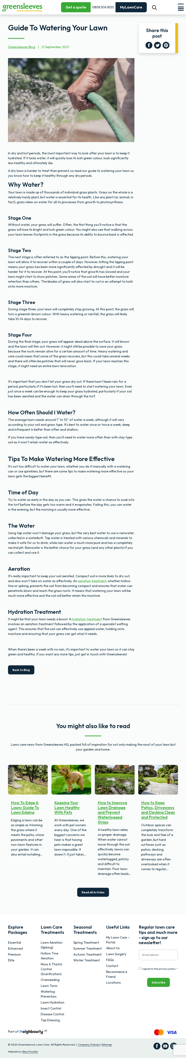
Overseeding (50, 980)
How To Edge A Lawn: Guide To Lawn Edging (25, 807)
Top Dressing (50, 1020)
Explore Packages (17, 929)
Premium (14, 954)
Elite (11, 960)
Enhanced (15, 948)
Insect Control (51, 1008)
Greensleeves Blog (21, 47)
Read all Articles (93, 892)
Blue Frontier (30, 1051)
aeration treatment (92, 581)
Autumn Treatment (87, 954)
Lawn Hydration (52, 1002)
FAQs (110, 960)
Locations (113, 982)
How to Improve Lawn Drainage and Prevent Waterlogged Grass (112, 812)
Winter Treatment (86, 960)
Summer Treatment (87, 948)
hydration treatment (87, 619)
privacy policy (167, 968)
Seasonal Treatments (85, 929)
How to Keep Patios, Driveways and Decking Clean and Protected (158, 810)
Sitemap (107, 1044)
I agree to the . (159, 968)
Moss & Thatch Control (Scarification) (51, 969)
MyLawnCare (131, 7)
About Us (113, 948)
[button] (154, 7)
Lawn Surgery (116, 954)
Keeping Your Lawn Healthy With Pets (67, 807)
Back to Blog (21, 670)
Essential (14, 942)
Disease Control (52, 1014)
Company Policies (89, 1044)
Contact (112, 966)
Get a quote (76, 7)
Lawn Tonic (49, 986)
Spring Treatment (86, 942)
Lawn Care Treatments (52, 929)
